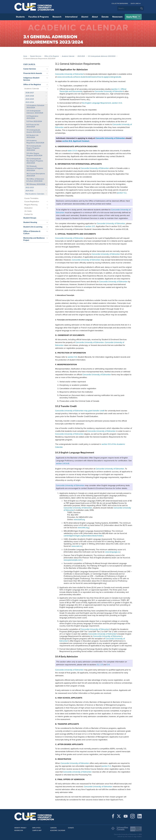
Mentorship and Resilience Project (34, 239)
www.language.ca (112, 552)
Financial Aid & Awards (32, 73)
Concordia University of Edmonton (34, 7)
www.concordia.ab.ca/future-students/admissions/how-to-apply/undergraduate (89, 77)
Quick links (135, 3)
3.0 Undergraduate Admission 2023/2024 (101, 56)
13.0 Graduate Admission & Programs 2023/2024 (35, 168)
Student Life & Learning (32, 227)
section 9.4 (72, 357)
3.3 (101, 664)
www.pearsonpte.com (73, 560)
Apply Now (131, 17)
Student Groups (29, 218)
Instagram (132, 816)
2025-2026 (29, 96)
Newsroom (117, 17)
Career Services (29, 69)
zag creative (138, 836)
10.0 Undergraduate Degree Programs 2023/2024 (34, 148)
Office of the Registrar (51, 56)
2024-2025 (29, 99)
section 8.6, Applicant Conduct (75, 141)
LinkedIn (139, 816)
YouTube (126, 816)
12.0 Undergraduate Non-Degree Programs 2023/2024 (35, 161)
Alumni (84, 17)
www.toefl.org (79, 519)
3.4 (108, 664)
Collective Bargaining (120, 3)
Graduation (28, 208)
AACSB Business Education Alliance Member (136, 828)
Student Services (35, 56)
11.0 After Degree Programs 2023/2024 (34, 154)
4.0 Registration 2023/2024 (32, 117)
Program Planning (30, 205)
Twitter (119, 816)
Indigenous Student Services (31, 79)
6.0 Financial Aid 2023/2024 (33, 126)
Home (25, 56)
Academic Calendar (68, 56)
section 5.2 (121, 193)
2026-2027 (29, 93)
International (71, 17)
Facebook (113, 816)
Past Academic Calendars (34, 194)
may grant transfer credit (94, 410)
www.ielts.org (83, 527)
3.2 (98, 664)
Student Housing (30, 222)
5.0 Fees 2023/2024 (34, 121)
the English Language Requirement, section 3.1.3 (102, 103)
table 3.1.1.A (72, 150)
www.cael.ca (76, 546)
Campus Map (36, 830)
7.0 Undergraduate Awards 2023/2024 (34, 131)
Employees (36, 828)
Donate (105, 17)
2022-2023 (29, 187)
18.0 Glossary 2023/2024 (36, 184)
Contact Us (28, 214)
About (95, 17)
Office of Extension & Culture (31, 232)
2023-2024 (81, 56)
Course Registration (31, 201)
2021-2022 (29, 191)
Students (20, 17)
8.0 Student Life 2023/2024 (32, 136)
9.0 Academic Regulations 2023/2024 (35, 142)
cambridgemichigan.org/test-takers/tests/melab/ (83, 536)
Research (57, 17)
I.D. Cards (28, 211)
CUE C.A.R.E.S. (29, 64)
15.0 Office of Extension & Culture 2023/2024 (35, 180)
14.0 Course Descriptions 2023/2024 (36, 175)
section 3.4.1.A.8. (63, 463)
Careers (53, 828)
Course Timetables (31, 198)
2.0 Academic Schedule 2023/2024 (35, 106)
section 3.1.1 (90, 226)
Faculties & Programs (38, 17)
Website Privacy (20, 828)
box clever (128, 836)
